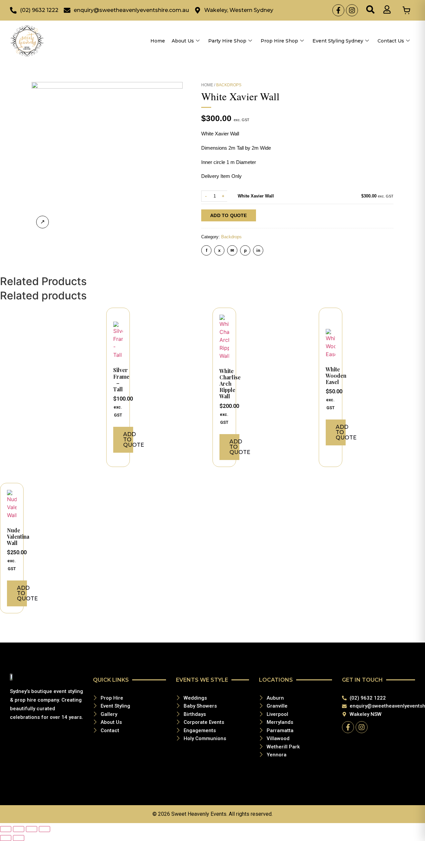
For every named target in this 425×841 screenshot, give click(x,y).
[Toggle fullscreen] (18, 829)
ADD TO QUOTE (228, 215)
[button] (370, 10)
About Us (183, 41)
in (258, 250)
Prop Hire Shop (279, 41)
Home (157, 41)
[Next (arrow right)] (18, 838)
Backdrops (228, 85)
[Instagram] (352, 10)
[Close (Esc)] (44, 829)
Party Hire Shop (227, 41)
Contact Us (391, 41)
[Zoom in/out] (5, 829)
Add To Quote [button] (128, 439)
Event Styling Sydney (337, 41)
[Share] (31, 829)
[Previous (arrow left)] (5, 838)
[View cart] (406, 10)
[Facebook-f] (338, 10)
